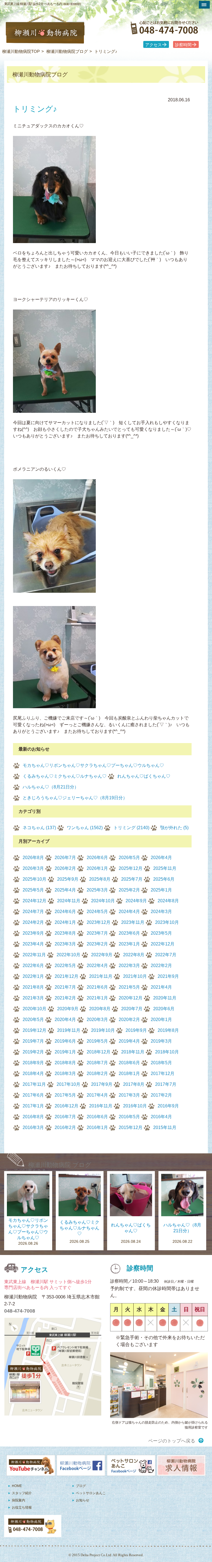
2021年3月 (33, 998)
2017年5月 (65, 1095)
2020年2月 (129, 1019)
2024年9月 (136, 900)
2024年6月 (65, 911)
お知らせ (82, 1500)
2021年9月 (168, 976)
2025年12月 (130, 868)
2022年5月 (65, 965)
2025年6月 (163, 879)
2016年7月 (65, 1116)
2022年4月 (97, 965)
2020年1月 (161, 1019)
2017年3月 (129, 1095)
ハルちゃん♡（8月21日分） (51, 787)
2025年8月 (99, 879)
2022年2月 (161, 965)
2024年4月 (129, 911)
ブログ (81, 1486)
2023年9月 (33, 933)
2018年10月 (167, 1052)
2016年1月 (97, 1127)
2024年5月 (97, 911)
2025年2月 (129, 890)
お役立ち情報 (22, 1507)
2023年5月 (161, 933)
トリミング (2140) (131, 827)
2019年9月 (136, 1030)
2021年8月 (33, 987)
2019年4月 (129, 1041)
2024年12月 (34, 900)
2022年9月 (101, 954)
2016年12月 (66, 1106)
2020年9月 (67, 1008)
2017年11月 (34, 1084)
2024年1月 (65, 922)
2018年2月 (97, 1073)
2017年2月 (161, 1095)
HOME (17, 1486)
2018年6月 (129, 1062)
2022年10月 (68, 954)
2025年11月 (164, 868)
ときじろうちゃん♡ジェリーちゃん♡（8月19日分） (75, 797)
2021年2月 (65, 998)
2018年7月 (97, 1062)
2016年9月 (168, 1106)
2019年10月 (103, 1030)
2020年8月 (99, 1008)
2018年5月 (161, 1062)
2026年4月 (161, 857)
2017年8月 (133, 1084)
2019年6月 (65, 1041)
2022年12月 (162, 944)
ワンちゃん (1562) (85, 827)
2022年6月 (33, 965)
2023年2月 (97, 944)
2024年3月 (161, 911)
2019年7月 (33, 1041)
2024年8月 (168, 900)
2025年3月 (97, 890)
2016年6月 (97, 1116)
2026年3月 (33, 868)
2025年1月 (161, 890)
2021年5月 (129, 987)
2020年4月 (65, 1019)
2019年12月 (34, 1030)
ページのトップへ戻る (171, 1441)
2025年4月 (65, 890)
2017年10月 (68, 1084)
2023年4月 (33, 944)
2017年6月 (33, 1095)
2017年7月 (165, 1084)
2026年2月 (65, 868)
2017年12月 (162, 1073)
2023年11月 (132, 922)
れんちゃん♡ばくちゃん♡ (143, 776)
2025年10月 (34, 879)
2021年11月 (100, 976)
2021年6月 (97, 987)
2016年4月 (161, 1116)
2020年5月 (33, 1019)
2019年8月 (168, 1030)
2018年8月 (65, 1062)
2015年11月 (164, 1127)
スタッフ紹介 (22, 1493)
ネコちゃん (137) (39, 827)
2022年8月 (133, 954)
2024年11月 (68, 900)
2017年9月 (101, 1084)
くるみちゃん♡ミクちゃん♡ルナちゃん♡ (65, 776)
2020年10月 (34, 1008)
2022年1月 (33, 976)
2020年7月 (131, 1008)
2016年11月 (100, 1106)
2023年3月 (65, 944)
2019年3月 (161, 1041)
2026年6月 (97, 857)
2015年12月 (130, 1127)
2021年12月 (66, 976)
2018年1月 (129, 1073)
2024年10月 (103, 900)
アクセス (153, 45)
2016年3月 (33, 1127)
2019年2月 (33, 1052)
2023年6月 (129, 933)
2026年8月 (33, 857)
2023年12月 (98, 922)
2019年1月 (65, 1052)
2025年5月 (33, 890)
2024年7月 (33, 911)
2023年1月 (129, 944)
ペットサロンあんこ (91, 1493)
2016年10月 (135, 1106)
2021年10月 (135, 976)
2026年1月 (97, 868)
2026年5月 (129, 857)
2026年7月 (65, 857)
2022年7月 (165, 954)
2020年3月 (97, 1019)
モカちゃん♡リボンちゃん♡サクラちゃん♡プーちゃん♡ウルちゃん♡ (93, 765)
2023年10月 (167, 922)
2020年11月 (164, 998)
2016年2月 (65, 1127)
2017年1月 (33, 1106)
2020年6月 (163, 1008)
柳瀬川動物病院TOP (21, 51)
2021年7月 (65, 987)
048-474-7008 (19, 1311)
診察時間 (183, 45)
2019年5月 (97, 1041)
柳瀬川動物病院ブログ (67, 51)
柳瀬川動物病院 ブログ (59, 1164)
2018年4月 (33, 1073)
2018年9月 (33, 1062)
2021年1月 (97, 998)
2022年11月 (34, 954)
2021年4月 (161, 987)
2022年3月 (129, 965)
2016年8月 (33, 1116)
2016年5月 (129, 1116)
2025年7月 (131, 879)
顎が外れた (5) (174, 827)
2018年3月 (65, 1073)
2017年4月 (97, 1095)
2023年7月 (97, 933)
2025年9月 (67, 879)
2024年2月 (33, 922)
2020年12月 (130, 998)
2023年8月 (65, 933)
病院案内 (18, 1500)
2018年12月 (98, 1052)
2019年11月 (68, 1030)
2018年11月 (132, 1052)
